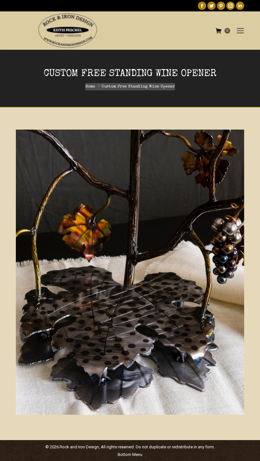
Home (90, 87)
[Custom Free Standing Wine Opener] (130, 272)
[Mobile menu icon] (240, 30)
